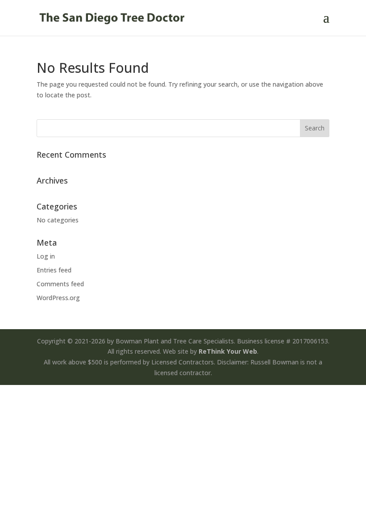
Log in (46, 256)
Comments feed (60, 284)
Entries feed (54, 270)
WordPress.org (58, 297)
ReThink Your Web (228, 351)
